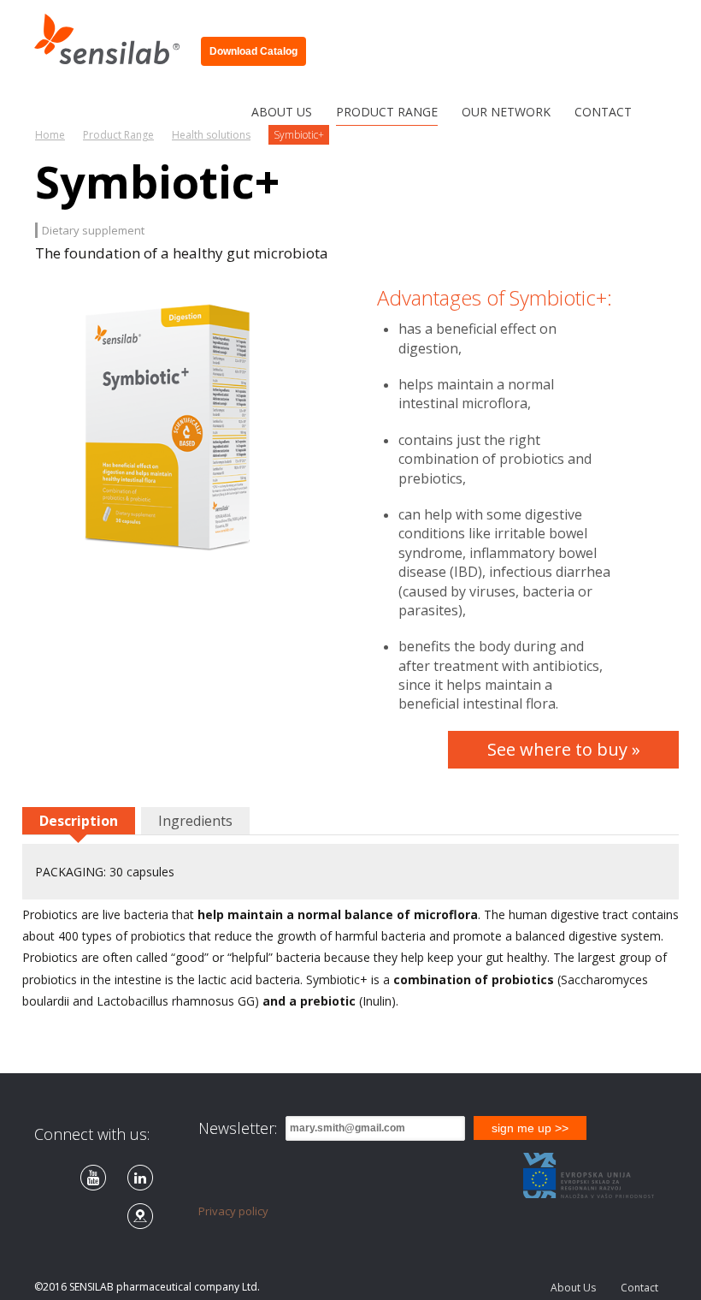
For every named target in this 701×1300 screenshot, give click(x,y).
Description (78, 820)
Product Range (118, 135)
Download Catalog (253, 51)
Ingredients (195, 820)
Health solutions (211, 135)
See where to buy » (563, 749)
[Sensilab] (113, 32)
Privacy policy (233, 1211)
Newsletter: (237, 1128)
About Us (573, 1287)
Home (50, 135)
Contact (639, 1287)
